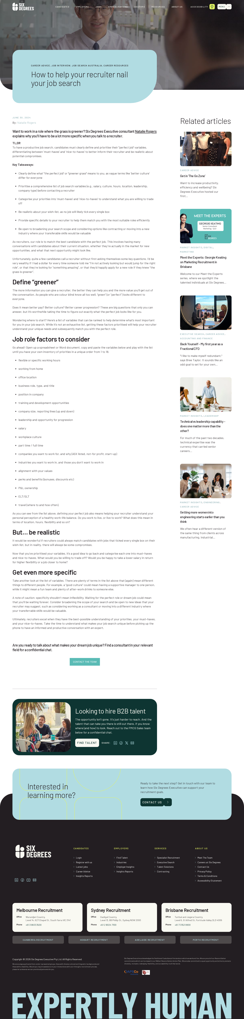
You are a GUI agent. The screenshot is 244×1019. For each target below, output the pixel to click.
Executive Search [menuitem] (165, 862)
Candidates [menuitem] (62, 6)
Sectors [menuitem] (139, 6)
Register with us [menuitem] (84, 862)
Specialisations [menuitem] (118, 6)
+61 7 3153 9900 (183, 924)
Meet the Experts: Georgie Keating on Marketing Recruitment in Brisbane (203, 262)
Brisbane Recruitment (186, 910)
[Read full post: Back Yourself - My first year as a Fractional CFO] (206, 312)
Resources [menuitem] (158, 6)
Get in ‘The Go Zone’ (192, 176)
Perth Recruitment (206, 939)
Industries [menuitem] (121, 862)
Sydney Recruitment (110, 910)
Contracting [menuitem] (163, 871)
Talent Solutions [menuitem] (165, 866)
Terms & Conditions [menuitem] (207, 875)
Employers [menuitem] (82, 6)
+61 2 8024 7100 (108, 924)
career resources (116, 65)
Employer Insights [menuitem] (125, 866)
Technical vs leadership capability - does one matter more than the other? (202, 426)
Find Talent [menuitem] (122, 857)
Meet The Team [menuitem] (205, 857)
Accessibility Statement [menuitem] (210, 880)
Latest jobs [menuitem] (82, 866)
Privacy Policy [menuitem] (204, 871)
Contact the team (85, 661)
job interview (60, 65)
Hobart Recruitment (94, 939)
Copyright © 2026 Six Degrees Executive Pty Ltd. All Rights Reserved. (47, 959)
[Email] (132, 742)
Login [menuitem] (79, 857)
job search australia (87, 65)
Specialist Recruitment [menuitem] (168, 857)
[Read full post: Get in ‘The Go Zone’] (206, 148)
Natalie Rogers (26, 122)
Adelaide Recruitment (150, 939)
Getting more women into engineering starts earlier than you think (202, 516)
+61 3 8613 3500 (33, 924)
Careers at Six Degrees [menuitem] (209, 862)
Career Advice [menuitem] (83, 871)
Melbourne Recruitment (39, 910)
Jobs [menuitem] (99, 6)
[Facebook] (121, 742)
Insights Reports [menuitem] (84, 875)
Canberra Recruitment (38, 939)
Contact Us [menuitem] (203, 866)
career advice (40, 65)
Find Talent (87, 742)
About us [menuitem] (177, 6)
